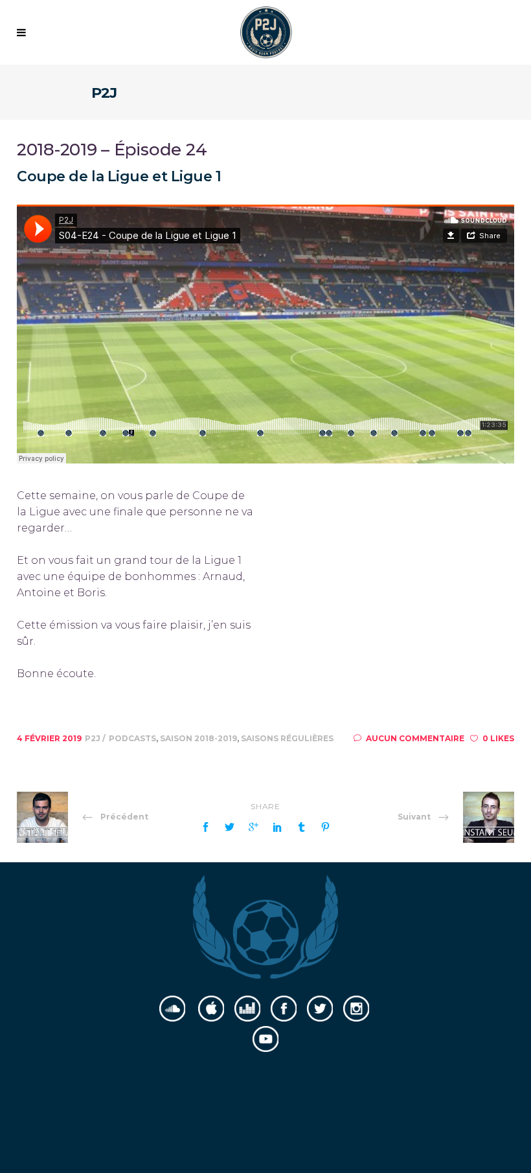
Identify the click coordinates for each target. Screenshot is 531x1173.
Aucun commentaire (415, 738)
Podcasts (132, 738)
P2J (93, 738)
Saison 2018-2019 (198, 738)
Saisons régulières (287, 738)
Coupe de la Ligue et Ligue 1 (119, 176)
